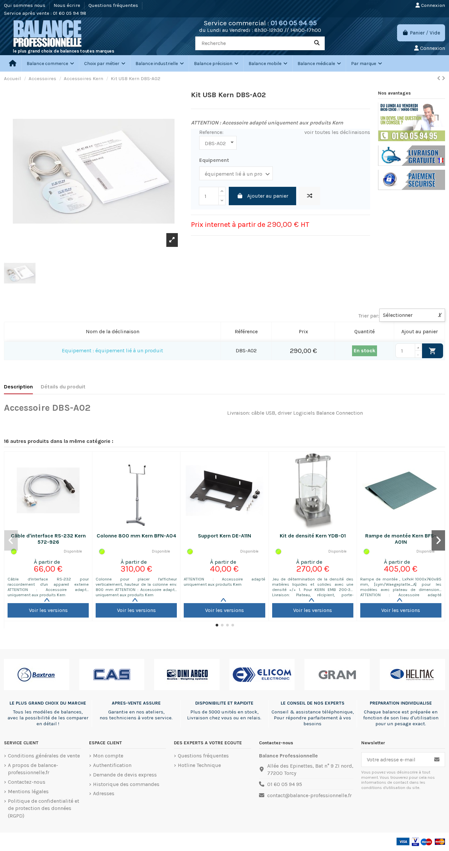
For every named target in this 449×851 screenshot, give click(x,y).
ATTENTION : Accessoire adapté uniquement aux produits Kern (224, 582)
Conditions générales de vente (44, 756)
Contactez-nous (26, 782)
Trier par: (368, 316)
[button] (104, 63)
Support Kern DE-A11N (224, 536)
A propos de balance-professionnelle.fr (33, 768)
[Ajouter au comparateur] (309, 196)
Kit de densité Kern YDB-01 (313, 536)
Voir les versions (48, 610)
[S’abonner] (437, 760)
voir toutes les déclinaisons (337, 132)
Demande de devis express (125, 775)
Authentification (112, 765)
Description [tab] (18, 386)
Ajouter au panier (267, 196)
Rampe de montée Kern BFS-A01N (400, 539)
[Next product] (443, 78)
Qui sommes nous (25, 5)
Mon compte (108, 756)
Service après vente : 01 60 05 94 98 (45, 13)
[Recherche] (317, 43)
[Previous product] (439, 78)
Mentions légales (28, 791)
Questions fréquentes (113, 5)
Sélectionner (412, 315)
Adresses (103, 793)
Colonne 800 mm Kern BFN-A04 (136, 536)
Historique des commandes (126, 784)
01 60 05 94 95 (294, 23)
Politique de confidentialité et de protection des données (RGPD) (43, 808)
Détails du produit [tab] (63, 386)
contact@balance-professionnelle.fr (309, 795)
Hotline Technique (199, 765)
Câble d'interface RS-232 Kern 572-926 (48, 539)
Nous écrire (68, 5)
